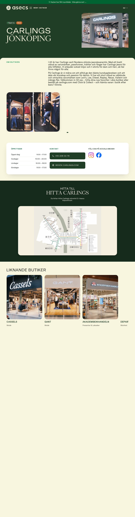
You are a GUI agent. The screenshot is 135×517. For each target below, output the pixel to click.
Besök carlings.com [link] (67, 165)
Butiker (43, 8)
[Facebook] (98, 155)
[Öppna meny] (30, 8)
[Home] (17, 8)
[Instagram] (91, 155)
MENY (36, 8)
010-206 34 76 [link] (62, 156)
